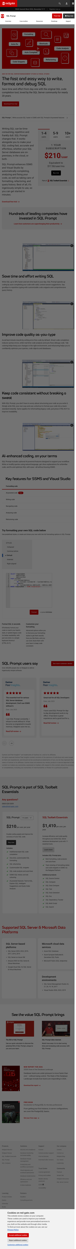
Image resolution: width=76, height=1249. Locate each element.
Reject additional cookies (18, 1240)
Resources (39, 21)
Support (68, 21)
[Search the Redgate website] (59, 3)
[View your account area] (66, 3)
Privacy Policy (13, 1230)
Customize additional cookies (17, 1245)
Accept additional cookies (18, 1235)
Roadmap (54, 21)
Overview (8, 21)
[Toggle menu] (73, 3)
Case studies (24, 21)
